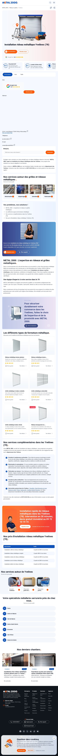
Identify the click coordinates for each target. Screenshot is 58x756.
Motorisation (43, 705)
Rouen (49, 710)
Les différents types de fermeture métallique (17, 212)
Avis (15, 74)
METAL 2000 (5, 7)
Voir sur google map (7, 132)
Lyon (49, 698)
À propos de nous (27, 707)
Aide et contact (26, 704)
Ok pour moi (21, 750)
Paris (49, 693)
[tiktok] (34, 731)
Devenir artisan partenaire (26, 695)
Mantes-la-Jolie (12, 490)
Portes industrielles (35, 698)
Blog (25, 698)
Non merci (30, 750)
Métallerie (34, 710)
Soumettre (50, 152)
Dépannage (43, 708)
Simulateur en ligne (43, 694)
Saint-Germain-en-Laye (41, 488)
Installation (42, 703)
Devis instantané (32, 325)
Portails (34, 708)
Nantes (49, 700)
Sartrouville (23, 490)
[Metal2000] (10, 3)
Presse (26, 710)
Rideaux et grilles (34, 694)
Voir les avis (29, 92)
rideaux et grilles (13, 7)
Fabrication (42, 701)
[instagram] (23, 731)
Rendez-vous (23, 51)
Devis (25, 701)
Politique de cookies (40, 750)
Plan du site (27, 713)
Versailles (31, 488)
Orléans (50, 707)
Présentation (7, 74)
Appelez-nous (25, 526)
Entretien (42, 710)
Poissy (18, 490)
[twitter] (27, 731)
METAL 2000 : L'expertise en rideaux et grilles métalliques (18, 208)
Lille (49, 703)
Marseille (50, 696)
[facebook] (20, 731)
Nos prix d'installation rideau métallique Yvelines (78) (20, 218)
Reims (49, 705)
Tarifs (21, 74)
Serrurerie (34, 713)
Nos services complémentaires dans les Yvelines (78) (19, 215)
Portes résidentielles (35, 701)
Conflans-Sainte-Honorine (33, 490)
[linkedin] (30, 731)
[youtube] (37, 731)
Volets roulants (34, 705)
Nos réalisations (42, 698)
